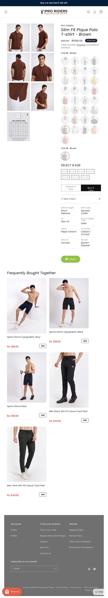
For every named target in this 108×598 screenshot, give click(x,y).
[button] (6, 12)
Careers (44, 541)
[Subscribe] (54, 569)
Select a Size (71, 165)
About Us (44, 547)
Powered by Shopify (46, 587)
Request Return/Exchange (52, 536)
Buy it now (91, 188)
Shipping (81, 45)
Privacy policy (75, 587)
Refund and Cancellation (81, 547)
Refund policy (62, 587)
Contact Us (45, 553)
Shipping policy (91, 590)
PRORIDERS (34, 587)
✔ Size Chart (81, 199)
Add (43, 346)
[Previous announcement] (5, 3)
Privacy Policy (75, 536)
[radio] (65, 61)
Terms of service (90, 587)
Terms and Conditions (80, 541)
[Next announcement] (102, 3)
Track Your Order (48, 530)
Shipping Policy (76, 530)
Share (72, 259)
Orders (14, 530)
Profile (14, 536)
